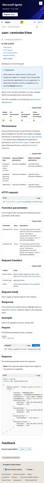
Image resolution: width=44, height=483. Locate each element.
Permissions (7, 47)
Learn (4, 27)
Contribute (5, 477)
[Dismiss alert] (40, 3)
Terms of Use (6, 480)
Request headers (9, 55)
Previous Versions (19, 474)
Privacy (13, 477)
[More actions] (40, 26)
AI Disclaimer (6, 474)
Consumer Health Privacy (28, 477)
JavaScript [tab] (10, 338)
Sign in (40, 22)
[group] (22, 172)
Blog (29, 474)
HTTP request (7, 50)
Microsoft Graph (14, 27)
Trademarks (17, 480)
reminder (12, 310)
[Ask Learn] (37, 26)
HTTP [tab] (4, 338)
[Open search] (35, 22)
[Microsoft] (22, 22)
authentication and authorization (29, 276)
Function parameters (10, 53)
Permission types (21, 142)
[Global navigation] (2, 22)
